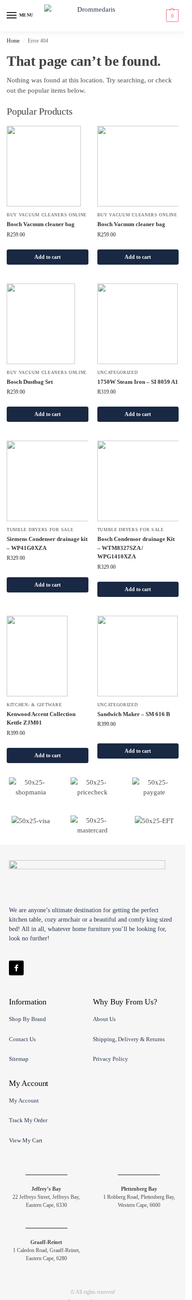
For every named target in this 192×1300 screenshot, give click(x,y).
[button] (171, 15)
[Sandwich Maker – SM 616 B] (138, 656)
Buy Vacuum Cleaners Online (47, 214)
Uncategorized (117, 372)
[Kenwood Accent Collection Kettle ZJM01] (47, 656)
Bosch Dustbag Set (30, 381)
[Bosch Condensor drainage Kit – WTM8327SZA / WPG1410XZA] (138, 481)
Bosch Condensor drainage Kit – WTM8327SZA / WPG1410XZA (136, 548)
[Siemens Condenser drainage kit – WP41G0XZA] (47, 481)
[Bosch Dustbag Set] (47, 323)
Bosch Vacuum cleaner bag (41, 224)
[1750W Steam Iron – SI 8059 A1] (138, 323)
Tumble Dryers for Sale (40, 529)
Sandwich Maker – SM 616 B (133, 714)
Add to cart (47, 257)
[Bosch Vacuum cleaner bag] (47, 166)
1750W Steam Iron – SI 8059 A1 (137, 381)
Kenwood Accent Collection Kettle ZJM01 (41, 718)
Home (13, 41)
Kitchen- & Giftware (34, 704)
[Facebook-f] (16, 968)
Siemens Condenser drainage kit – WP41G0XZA (47, 543)
